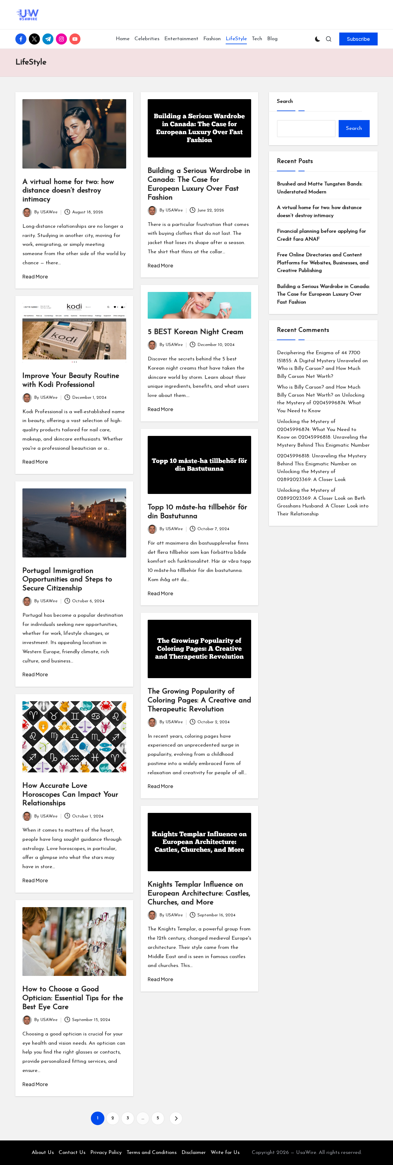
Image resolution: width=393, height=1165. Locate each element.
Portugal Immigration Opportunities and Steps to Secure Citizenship (67, 579)
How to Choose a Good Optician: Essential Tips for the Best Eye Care (72, 998)
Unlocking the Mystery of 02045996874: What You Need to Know (320, 403)
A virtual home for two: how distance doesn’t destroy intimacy (68, 191)
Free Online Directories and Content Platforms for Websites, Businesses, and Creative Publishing (322, 262)
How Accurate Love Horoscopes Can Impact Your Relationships (70, 794)
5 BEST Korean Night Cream (195, 332)
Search (285, 101)
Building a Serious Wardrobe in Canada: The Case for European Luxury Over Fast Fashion (323, 294)
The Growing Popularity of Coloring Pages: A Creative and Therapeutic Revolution (199, 700)
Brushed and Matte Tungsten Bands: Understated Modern (319, 188)
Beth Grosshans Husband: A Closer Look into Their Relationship (322, 506)
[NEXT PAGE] (176, 1118)
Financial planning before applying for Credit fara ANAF (321, 235)
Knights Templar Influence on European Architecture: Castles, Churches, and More (199, 893)
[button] (358, 39)
